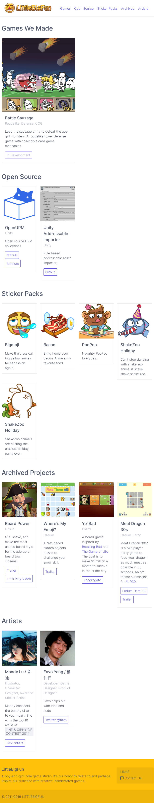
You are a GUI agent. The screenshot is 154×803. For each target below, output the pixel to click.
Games (65, 8)
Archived (128, 8)
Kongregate (92, 580)
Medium (13, 264)
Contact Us (133, 778)
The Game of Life (95, 551)
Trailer (11, 570)
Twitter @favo (56, 720)
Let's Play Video (19, 579)
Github (12, 255)
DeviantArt (15, 743)
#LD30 (131, 582)
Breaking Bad (92, 547)
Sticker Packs (107, 8)
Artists (143, 8)
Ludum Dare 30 (134, 591)
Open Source (84, 8)
